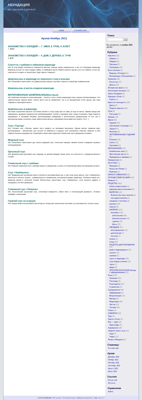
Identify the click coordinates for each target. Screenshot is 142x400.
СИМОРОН (112, 313)
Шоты (114, 224)
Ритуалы (113, 139)
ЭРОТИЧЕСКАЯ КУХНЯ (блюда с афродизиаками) (122, 271)
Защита (112, 129)
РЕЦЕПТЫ (112, 183)
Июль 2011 (112, 371)
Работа (112, 99)
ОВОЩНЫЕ (114, 227)
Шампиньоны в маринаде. (22, 109)
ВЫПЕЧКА (113, 192)
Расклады (113, 281)
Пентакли (113, 64)
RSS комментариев (69, 398)
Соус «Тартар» (16, 126)
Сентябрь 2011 (114, 366)
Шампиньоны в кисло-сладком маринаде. (31, 88)
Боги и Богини (114, 70)
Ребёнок (111, 180)
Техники (112, 307)
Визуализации (115, 296)
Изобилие (112, 79)
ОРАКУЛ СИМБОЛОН (117, 175)
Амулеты (112, 56)
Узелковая (113, 145)
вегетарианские (117, 230)
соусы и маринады (117, 258)
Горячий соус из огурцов (22, 201)
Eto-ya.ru (111, 383)
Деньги (112, 85)
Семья (110, 310)
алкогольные (117, 215)
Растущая (113, 114)
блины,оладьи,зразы (118, 186)
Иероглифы (114, 325)
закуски (112, 207)
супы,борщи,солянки (118, 261)
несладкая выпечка (119, 198)
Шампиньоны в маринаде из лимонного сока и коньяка (39, 79)
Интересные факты (116, 88)
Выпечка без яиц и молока (122, 195)
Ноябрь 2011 (113, 360)
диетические (116, 233)
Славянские (114, 287)
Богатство (113, 82)
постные (114, 236)
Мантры (112, 299)
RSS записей (57, 398)
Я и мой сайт (80, 30)
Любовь (111, 117)
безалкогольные (119, 218)
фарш (111, 267)
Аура (111, 334)
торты (111, 264)
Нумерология (113, 160)
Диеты (112, 105)
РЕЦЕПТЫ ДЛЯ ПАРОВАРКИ (122, 245)
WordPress (89, 398)
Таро (110, 316)
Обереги (112, 61)
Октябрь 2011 (113, 363)
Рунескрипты (114, 284)
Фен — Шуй (113, 322)
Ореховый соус (16, 151)
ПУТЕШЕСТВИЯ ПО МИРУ (119, 177)
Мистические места (117, 154)
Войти (110, 392)
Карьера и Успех (115, 96)
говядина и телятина (118, 201)
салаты (112, 253)
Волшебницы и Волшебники (121, 76)
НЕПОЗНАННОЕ (115, 148)
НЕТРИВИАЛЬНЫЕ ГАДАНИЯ (122, 134)
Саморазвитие (114, 290)
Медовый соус (16, 140)
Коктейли (115, 213)
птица (111, 242)
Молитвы (113, 132)
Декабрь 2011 (113, 357)
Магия (110, 120)
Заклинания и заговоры (119, 126)
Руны (110, 275)
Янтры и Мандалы (115, 339)
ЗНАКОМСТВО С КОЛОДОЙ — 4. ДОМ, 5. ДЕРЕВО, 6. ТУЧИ (39, 55)
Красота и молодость (117, 102)
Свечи (112, 142)
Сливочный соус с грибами (23, 163)
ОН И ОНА (112, 163)
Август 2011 (113, 368)
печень (112, 239)
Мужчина (113, 172)
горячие (115, 221)
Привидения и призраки (119, 157)
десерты (112, 204)
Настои (112, 304)
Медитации (114, 301)
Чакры (112, 337)
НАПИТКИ (113, 210)
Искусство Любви (116, 169)
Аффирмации (115, 293)
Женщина (113, 166)
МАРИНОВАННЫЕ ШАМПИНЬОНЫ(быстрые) (33, 95)
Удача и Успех (114, 319)
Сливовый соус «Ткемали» (23, 189)
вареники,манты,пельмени (120, 189)
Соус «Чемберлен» (18, 172)
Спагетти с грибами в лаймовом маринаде (31, 65)
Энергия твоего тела (116, 331)
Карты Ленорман (115, 94)
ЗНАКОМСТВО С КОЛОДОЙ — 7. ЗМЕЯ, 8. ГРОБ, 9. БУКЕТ (39, 46)
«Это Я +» (101, 398)
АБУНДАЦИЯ (19, 5)
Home (61, 30)
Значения (113, 278)
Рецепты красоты (116, 108)
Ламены (112, 58)
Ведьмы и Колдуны (117, 73)
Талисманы (114, 67)
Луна (110, 111)
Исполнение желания (117, 91)
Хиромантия (113, 328)
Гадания (112, 123)
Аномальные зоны (117, 151)
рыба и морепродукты (118, 250)
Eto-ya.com (112, 380)
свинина (112, 256)
